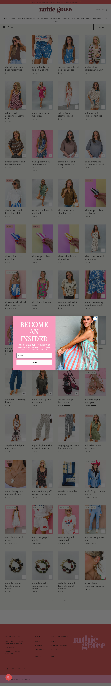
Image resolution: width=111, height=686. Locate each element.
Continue (34, 362)
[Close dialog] (95, 319)
